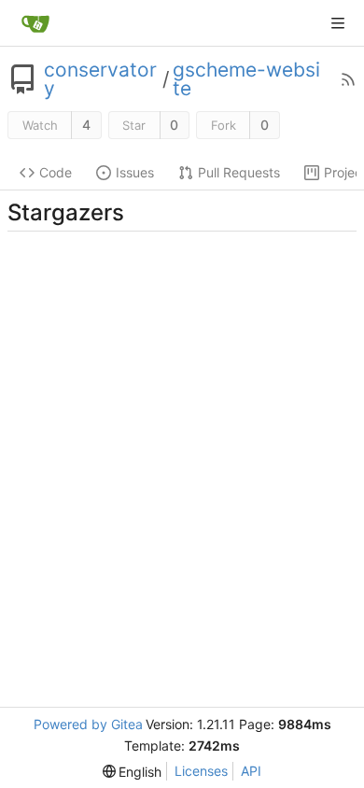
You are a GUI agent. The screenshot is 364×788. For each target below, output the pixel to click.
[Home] (35, 23)
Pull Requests (239, 172)
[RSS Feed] (348, 79)
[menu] (132, 772)
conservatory (100, 79)
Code (55, 172)
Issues (135, 172)
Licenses (201, 771)
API (251, 771)
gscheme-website (246, 79)
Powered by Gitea (88, 724)
